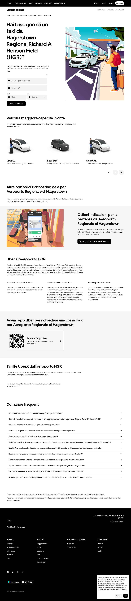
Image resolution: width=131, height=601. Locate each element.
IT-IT (97, 3)
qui (125, 590)
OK (125, 596)
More (8, 71)
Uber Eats (47, 3)
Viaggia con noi (20, 3)
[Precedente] (115, 172)
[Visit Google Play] (13, 582)
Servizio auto (120, 10)
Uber (9, 3)
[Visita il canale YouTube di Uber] (12, 572)
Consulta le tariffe (16, 104)
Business (38, 3)
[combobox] (11, 81)
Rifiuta (118, 596)
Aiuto (104, 3)
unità (31, 3)
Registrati (119, 3)
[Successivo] (121, 172)
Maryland (20, 15)
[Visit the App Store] (27, 582)
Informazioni (58, 3)
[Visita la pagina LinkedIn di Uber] (7, 572)
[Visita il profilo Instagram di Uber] (17, 572)
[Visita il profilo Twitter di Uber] (22, 572)
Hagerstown (31, 15)
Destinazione (101, 10)
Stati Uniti (10, 15)
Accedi (111, 3)
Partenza (110, 10)
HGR (39, 15)
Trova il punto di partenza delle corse (94, 241)
